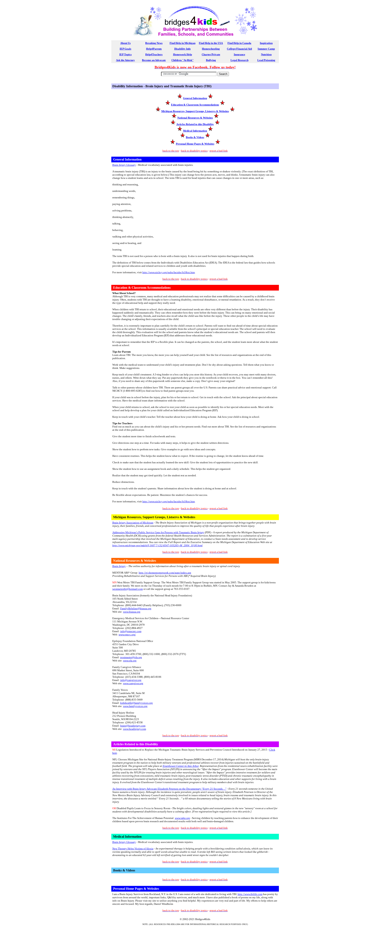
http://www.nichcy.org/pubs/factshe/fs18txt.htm (168, 272)
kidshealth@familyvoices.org (136, 702)
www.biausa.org (131, 611)
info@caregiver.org (130, 680)
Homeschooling (211, 48)
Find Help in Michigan (182, 43)
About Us (125, 43)
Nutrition (266, 54)
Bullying (211, 60)
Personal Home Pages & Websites (195, 143)
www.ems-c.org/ (127, 634)
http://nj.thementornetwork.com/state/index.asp (165, 572)
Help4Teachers (153, 54)
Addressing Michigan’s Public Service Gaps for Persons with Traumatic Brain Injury (158, 532)
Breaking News (153, 43)
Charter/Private (211, 54)
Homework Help (182, 54)
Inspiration (266, 43)
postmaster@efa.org (131, 657)
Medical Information (195, 130)
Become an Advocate (154, 60)
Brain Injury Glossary (124, 164)
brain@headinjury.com (132, 725)
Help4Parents (154, 48)
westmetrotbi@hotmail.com (127, 588)
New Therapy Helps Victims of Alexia (132, 848)
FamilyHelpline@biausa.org (135, 608)
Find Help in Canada (239, 43)
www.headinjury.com (134, 728)
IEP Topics (125, 54)
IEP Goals (125, 48)
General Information (195, 98)
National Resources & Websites (195, 117)
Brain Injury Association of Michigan (132, 522)
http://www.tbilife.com (250, 894)
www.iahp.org (182, 818)
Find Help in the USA (211, 43)
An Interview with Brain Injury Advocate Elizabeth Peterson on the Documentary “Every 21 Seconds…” (169, 788)
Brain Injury (119, 566)
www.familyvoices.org (135, 706)
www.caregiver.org (133, 683)
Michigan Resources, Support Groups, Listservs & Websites (195, 111)
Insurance (239, 54)
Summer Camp (266, 48)
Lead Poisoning (266, 60)
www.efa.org (129, 660)
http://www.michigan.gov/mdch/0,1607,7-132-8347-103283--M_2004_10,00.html (157, 545)
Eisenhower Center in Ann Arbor (181, 765)
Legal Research (239, 60)
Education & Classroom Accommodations (195, 104)
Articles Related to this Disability (195, 124)
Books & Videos (195, 137)
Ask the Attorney (125, 60)
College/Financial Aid (239, 48)
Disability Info (182, 48)
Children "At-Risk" (182, 60)
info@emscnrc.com (130, 631)
